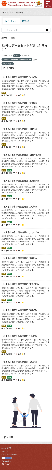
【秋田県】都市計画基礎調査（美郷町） (20, 103)
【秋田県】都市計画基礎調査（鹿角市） (20, 310)
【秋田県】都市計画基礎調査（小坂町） (20, 207)
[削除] (18, 55)
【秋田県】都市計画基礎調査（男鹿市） (20, 258)
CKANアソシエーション (11, 454)
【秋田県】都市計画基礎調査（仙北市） (20, 129)
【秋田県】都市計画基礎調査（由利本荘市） (22, 155)
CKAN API (5, 451)
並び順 (4, 38)
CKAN (6, 464)
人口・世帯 (19, 13)
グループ (10, 13)
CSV (3, 92)
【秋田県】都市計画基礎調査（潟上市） (20, 362)
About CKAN (6, 448)
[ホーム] (3, 13)
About (26, 21)
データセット (12, 21)
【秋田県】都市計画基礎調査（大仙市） (20, 77)
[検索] (47, 30)
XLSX (9, 170)
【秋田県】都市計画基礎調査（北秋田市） (21, 284)
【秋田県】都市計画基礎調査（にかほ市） (21, 232)
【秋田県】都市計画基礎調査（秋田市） (20, 336)
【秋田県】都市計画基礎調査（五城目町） (21, 181)
